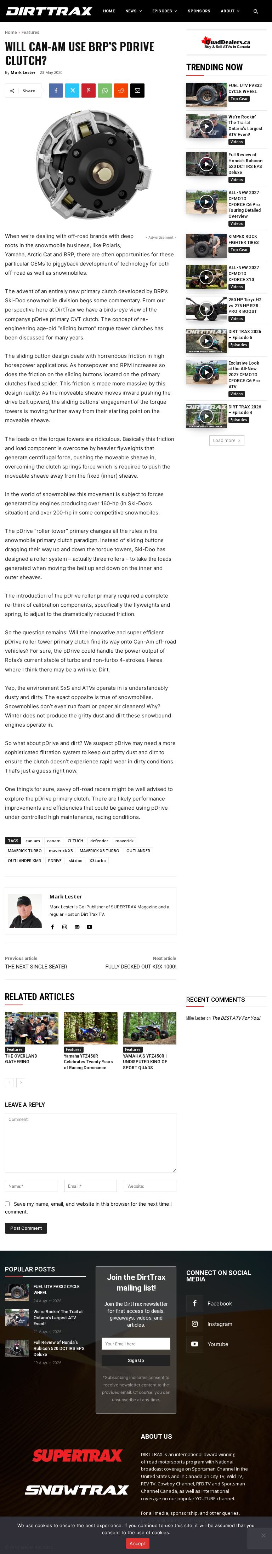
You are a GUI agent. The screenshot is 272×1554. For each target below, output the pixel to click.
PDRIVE (55, 860)
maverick (124, 840)
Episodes (239, 344)
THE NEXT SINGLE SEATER (36, 967)
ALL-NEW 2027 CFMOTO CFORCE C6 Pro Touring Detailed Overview (244, 204)
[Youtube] (89, 925)
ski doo (76, 860)
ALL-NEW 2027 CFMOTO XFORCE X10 (243, 273)
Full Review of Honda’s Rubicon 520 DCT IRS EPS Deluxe (59, 1348)
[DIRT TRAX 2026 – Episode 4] (206, 416)
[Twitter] (72, 90)
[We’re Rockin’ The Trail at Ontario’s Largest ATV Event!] (206, 126)
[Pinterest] (88, 90)
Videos (237, 141)
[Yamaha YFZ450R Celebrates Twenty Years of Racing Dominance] (90, 1028)
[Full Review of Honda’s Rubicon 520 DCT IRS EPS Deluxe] (206, 164)
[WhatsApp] (105, 90)
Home (11, 32)
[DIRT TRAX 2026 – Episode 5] (206, 341)
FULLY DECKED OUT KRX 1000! (141, 967)
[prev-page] (9, 1082)
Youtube (218, 1344)
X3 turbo (98, 860)
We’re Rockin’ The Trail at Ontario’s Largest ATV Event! (58, 1317)
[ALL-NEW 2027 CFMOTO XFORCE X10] (206, 277)
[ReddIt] (121, 90)
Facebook (220, 1303)
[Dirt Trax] (28, 11)
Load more (224, 440)
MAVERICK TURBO (25, 850)
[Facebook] (56, 90)
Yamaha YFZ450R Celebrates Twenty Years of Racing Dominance (88, 1062)
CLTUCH (75, 840)
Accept (138, 1543)
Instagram (220, 1324)
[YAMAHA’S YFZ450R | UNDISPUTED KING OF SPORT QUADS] (149, 1028)
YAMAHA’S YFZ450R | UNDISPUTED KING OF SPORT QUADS (145, 1062)
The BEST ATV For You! (236, 1018)
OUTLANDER (138, 850)
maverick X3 (61, 850)
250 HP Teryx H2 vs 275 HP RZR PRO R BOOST (244, 305)
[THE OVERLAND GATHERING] (31, 1028)
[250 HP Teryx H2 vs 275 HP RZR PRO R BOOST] (206, 309)
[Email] (137, 90)
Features (30, 32)
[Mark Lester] (25, 911)
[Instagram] (64, 925)
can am (33, 840)
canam (54, 840)
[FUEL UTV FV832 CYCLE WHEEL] (206, 95)
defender (99, 840)
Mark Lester (23, 72)
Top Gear (239, 98)
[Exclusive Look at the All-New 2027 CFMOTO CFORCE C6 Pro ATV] (206, 372)
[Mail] (77, 925)
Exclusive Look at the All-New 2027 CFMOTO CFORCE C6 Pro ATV (244, 375)
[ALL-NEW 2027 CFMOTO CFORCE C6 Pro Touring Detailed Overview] (206, 202)
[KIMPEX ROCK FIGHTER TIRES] (206, 246)
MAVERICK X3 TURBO (99, 850)
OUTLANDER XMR (24, 860)
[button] (256, 11)
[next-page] (20, 1082)
